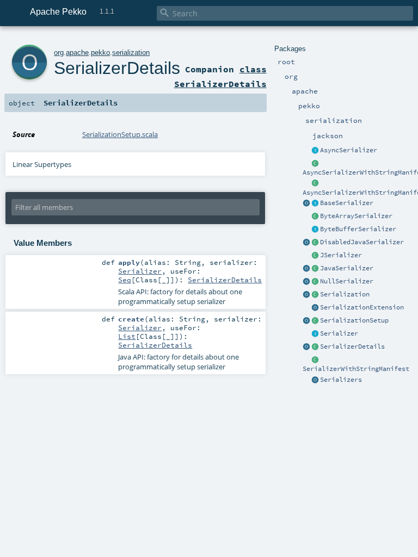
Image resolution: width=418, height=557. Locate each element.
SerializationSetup (354, 320)
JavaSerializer (346, 268)
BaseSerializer (346, 203)
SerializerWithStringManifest (356, 369)
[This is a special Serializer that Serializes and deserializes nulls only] (315, 281)
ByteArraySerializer (356, 216)
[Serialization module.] (315, 294)
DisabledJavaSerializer (362, 242)
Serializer (339, 333)
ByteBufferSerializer (358, 229)
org (59, 52)
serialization (131, 52)
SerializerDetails (352, 346)
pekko (100, 52)
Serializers (341, 379)
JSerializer (341, 255)
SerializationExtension (362, 307)
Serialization (345, 294)
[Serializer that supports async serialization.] (315, 150)
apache (77, 52)
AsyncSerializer (348, 150)
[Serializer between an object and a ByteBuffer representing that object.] (315, 229)
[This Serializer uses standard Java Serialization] (315, 268)
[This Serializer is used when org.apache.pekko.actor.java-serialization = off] (315, 242)
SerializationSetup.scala (120, 134)
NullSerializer (346, 281)
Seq (124, 279)
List (127, 336)
